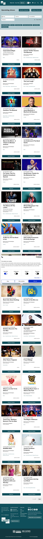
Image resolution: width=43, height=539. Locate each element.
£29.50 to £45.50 (37, 307)
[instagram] (31, 509)
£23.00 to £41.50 (37, 457)
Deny (8, 281)
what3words (7, 514)
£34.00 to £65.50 (16, 246)
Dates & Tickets (11, 64)
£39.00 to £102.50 (37, 184)
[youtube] (33, 509)
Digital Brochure (15, 521)
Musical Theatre (8, 86)
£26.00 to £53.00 (37, 367)
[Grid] (40, 33)
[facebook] (29, 509)
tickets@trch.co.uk (15, 510)
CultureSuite (35, 536)
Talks (24, 213)
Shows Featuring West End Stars (30, 487)
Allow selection (22, 281)
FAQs (21, 509)
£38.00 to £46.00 (37, 246)
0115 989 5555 (14, 509)
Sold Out (11, 188)
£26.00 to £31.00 (16, 184)
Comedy (27, 86)
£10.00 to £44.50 (37, 338)
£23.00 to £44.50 (37, 119)
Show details (37, 277)
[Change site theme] (27, 3)
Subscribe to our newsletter (35, 517)
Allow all (35, 281)
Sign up (22, 2)
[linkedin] (37, 509)
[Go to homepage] (3, 2)
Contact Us (22, 510)
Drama (25, 57)
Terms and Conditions (23, 513)
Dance (24, 455)
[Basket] (30, 3)
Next (40, 499)
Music (4, 57)
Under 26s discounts (29, 57)
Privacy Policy (22, 514)
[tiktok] (35, 509)
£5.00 (18, 367)
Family (4, 86)
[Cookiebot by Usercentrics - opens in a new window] (37, 257)
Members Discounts (36, 10)
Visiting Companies (23, 516)
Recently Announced (24, 10)
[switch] (16, 274)
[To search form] (38, 3)
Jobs (21, 512)
